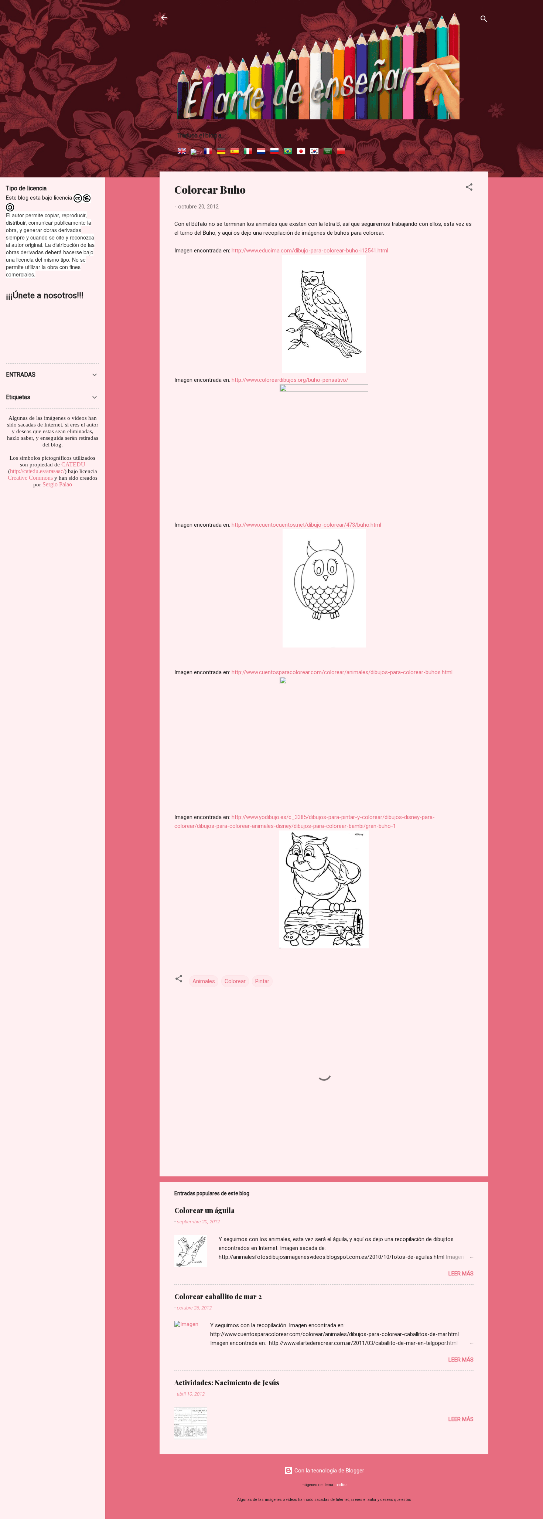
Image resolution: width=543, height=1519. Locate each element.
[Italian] (249, 152)
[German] (223, 152)
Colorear (235, 981)
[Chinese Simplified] (342, 152)
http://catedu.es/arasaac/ (37, 471)
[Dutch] (263, 152)
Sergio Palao (57, 484)
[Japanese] (302, 152)
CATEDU (73, 464)
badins (341, 1484)
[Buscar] (483, 20)
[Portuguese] (289, 152)
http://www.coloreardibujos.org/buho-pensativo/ (290, 380)
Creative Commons (30, 478)
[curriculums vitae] (196, 152)
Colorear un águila (204, 1210)
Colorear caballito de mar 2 (218, 1296)
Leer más (461, 1273)
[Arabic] (329, 152)
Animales (203, 981)
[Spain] (236, 152)
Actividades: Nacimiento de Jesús (226, 1382)
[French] (209, 152)
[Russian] (276, 152)
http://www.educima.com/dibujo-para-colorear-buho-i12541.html (310, 250)
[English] (183, 152)
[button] (469, 188)
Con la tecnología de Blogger (328, 1470)
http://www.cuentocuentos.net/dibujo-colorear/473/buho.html (306, 524)
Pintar (262, 981)
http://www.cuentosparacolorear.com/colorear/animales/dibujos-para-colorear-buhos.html (342, 672)
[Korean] (316, 152)
